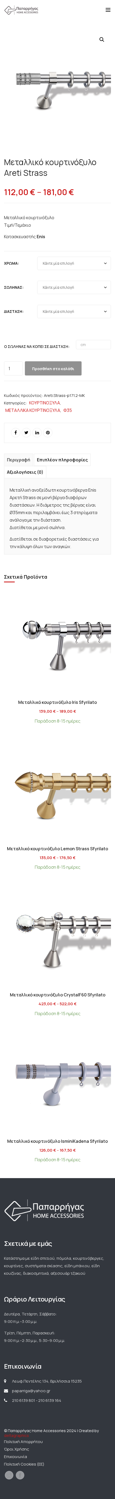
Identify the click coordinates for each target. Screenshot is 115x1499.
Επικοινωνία (15, 1456)
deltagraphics (16, 1435)
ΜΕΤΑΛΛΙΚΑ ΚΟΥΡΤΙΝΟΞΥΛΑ (32, 410)
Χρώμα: (11, 263)
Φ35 (67, 410)
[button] (102, 39)
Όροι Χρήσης (16, 1449)
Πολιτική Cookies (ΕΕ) (24, 1464)
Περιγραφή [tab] (18, 460)
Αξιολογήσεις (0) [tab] (25, 472)
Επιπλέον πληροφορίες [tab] (62, 460)
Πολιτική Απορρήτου (23, 1441)
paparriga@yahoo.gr (31, 1391)
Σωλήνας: (14, 287)
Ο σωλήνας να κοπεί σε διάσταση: (37, 346)
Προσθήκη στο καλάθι (53, 368)
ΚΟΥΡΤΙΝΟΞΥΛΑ (44, 403)
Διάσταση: (14, 311)
